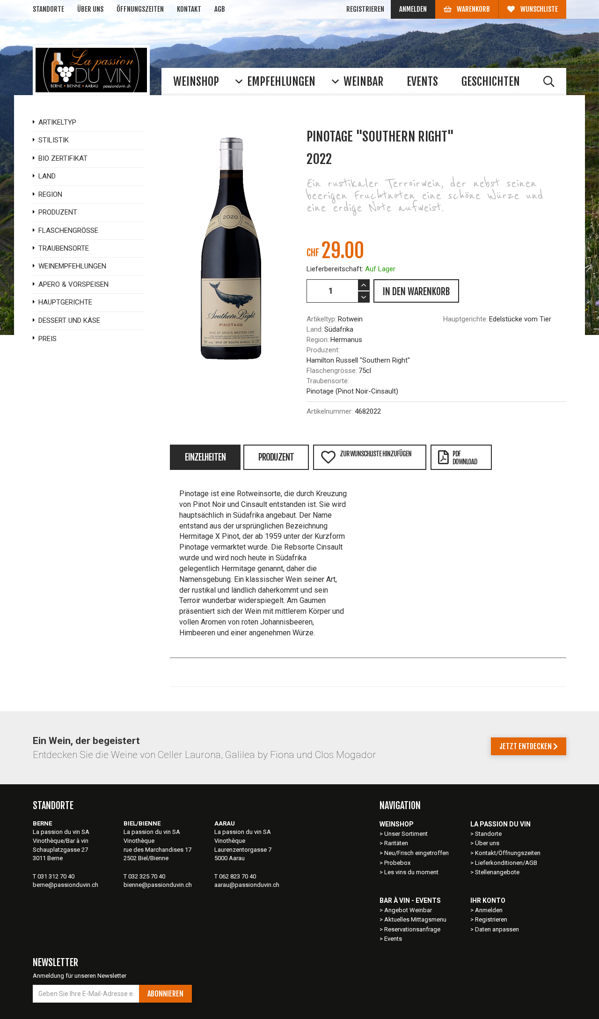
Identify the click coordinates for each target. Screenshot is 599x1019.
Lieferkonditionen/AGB (506, 862)
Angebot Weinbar (408, 910)
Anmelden (413, 9)
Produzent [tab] (276, 457)
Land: (315, 329)
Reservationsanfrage (412, 929)
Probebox (397, 862)
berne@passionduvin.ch (65, 884)
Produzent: (323, 350)
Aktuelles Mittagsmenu (415, 919)
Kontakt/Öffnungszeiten (508, 852)
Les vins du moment (411, 872)
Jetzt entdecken (526, 746)
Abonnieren (165, 993)
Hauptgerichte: (465, 319)
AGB (219, 9)
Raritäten (396, 843)
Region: (318, 339)
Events (393, 938)
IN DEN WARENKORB (416, 292)
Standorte (48, 9)
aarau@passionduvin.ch (246, 884)
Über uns (90, 9)
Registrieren (365, 9)
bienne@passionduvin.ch (158, 884)
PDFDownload (465, 458)
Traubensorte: (328, 381)
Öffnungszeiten (140, 9)
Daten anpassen (497, 929)
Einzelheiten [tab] (205, 457)
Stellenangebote (497, 872)
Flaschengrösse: (332, 370)
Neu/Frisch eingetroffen (416, 852)
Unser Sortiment (406, 833)
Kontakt (189, 9)
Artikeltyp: (321, 319)
